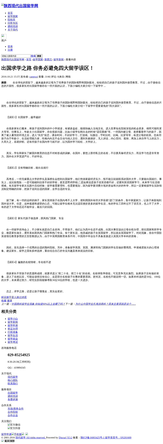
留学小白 (13, 318)
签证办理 (13, 328)
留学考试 (13, 342)
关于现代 (13, 29)
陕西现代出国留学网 (12, 59)
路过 (19, 297)
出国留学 (13, 392)
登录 (10, 46)
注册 (10, 49)
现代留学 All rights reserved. (30, 437)
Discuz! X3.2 (65, 437)
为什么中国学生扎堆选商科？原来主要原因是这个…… (105, 304)
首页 (10, 13)
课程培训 (13, 26)
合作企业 (13, 415)
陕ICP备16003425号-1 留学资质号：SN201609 (106, 437)
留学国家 (13, 16)
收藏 (3, 300)
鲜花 (3, 297)
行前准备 (13, 332)
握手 (8, 297)
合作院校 (13, 412)
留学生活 (13, 335)
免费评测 (13, 399)
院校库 (11, 19)
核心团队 (13, 380)
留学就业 (13, 338)
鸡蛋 (24, 297)
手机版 (18, 434)
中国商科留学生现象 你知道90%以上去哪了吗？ (38, 304)
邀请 (9, 300)
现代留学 (13, 377)
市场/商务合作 (16, 408)
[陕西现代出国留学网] (19, 6)
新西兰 (48, 59)
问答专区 (13, 23)
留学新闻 (58, 59)
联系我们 (13, 383)
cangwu (33, 76)
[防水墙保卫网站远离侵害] (26, 434)
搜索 (33, 56)
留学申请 (13, 325)
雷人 (14, 297)
